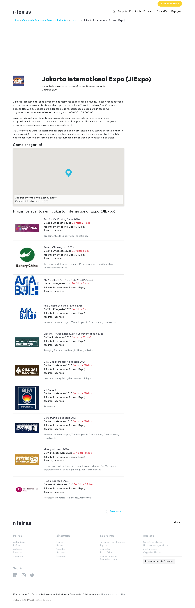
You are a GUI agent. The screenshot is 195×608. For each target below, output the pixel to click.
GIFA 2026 (50, 390)
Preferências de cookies (113, 594)
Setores (17, 552)
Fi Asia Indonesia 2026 (56, 481)
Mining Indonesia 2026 (56, 449)
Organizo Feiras (152, 552)
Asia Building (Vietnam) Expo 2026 (63, 306)
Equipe (103, 545)
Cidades (17, 549)
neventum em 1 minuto (112, 542)
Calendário (163, 11)
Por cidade (135, 11)
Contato (105, 549)
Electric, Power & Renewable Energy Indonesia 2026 (73, 334)
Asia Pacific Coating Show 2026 (62, 219)
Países (16, 545)
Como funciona (108, 556)
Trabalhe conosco (110, 559)
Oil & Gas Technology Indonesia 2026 (65, 362)
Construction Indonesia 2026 (60, 418)
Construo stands (153, 542)
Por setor (149, 11)
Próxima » (115, 511)
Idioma (177, 522)
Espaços (176, 11)
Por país (122, 11)
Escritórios (106, 552)
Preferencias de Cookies (159, 561)
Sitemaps (63, 535)
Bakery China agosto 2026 (59, 247)
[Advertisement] (97, 46)
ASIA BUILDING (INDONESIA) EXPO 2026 (68, 280)
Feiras (17, 535)
